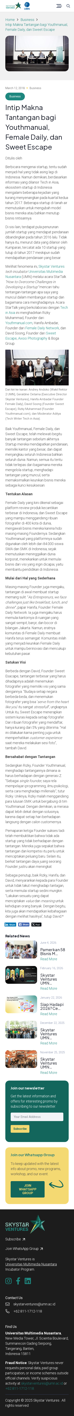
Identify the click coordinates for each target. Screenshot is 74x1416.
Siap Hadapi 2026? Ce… (52, 1006)
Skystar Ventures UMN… (48, 979)
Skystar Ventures (51, 266)
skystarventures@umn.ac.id (42, 1383)
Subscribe (20, 1128)
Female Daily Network (42, 328)
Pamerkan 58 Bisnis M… (52, 951)
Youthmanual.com (18, 323)
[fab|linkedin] (28, 1281)
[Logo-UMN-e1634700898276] (27, 6)
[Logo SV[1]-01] (13, 6)
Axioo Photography (32, 338)
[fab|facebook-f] (18, 1281)
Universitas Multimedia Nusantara (31, 1264)
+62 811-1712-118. (20, 1388)
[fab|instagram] (8, 1281)
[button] (59, 6)
